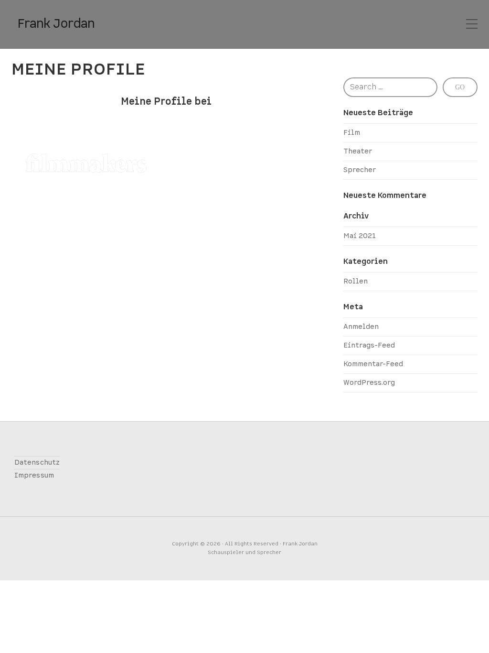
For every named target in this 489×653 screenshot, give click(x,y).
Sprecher (359, 170)
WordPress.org (369, 383)
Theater (357, 151)
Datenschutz (37, 462)
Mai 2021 (359, 236)
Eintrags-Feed (369, 345)
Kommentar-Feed (373, 364)
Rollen (355, 281)
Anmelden (361, 327)
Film (351, 133)
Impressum (34, 475)
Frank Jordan (56, 24)
